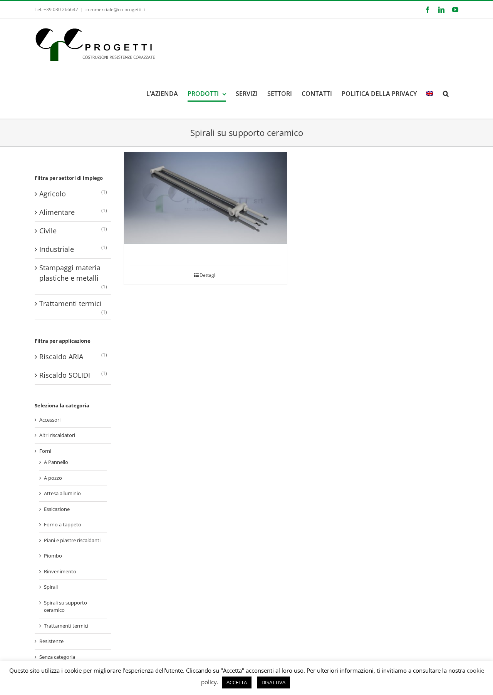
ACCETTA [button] (236, 682)
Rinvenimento (60, 571)
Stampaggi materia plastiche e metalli (70, 273)
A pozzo (53, 477)
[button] (446, 94)
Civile (48, 230)
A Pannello (56, 462)
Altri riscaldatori (57, 435)
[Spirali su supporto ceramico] (205, 198)
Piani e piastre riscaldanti (72, 540)
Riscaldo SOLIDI (64, 375)
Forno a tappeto (62, 524)
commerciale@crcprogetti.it (115, 9)
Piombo (53, 555)
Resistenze (51, 641)
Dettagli (208, 275)
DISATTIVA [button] (273, 682)
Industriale (56, 249)
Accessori (49, 419)
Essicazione (57, 509)
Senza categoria (57, 656)
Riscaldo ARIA (61, 356)
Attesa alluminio (62, 493)
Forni (45, 450)
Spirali (51, 586)
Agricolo (52, 193)
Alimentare (57, 212)
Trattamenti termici (70, 303)
